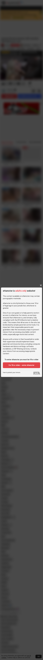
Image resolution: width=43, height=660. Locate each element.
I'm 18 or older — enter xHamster (21, 365)
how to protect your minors (11, 372)
